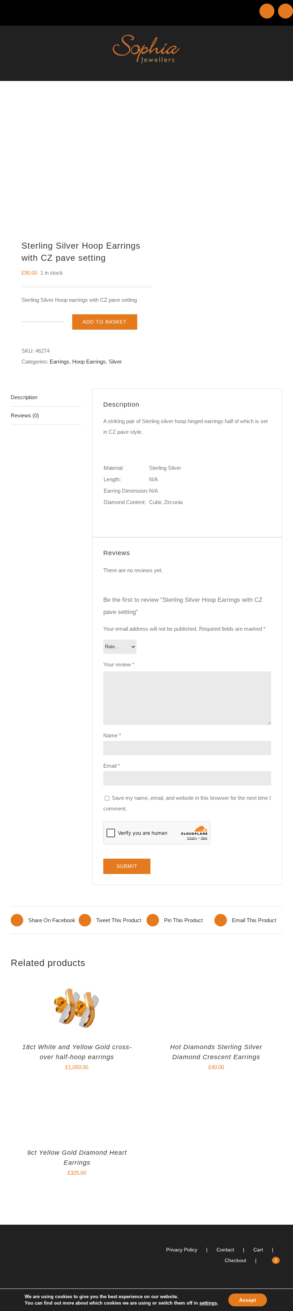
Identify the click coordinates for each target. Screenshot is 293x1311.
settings (208, 1303)
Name (112, 735)
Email (111, 766)
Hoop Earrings (89, 362)
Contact (225, 1249)
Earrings (59, 362)
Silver (115, 362)
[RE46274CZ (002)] (76, 157)
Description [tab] (24, 397)
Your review (118, 664)
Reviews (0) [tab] (25, 415)
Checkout (235, 1260)
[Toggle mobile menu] (279, 69)
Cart (258, 1249)
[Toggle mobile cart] (266, 69)
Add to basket (105, 322)
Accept (247, 1300)
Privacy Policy (181, 1249)
